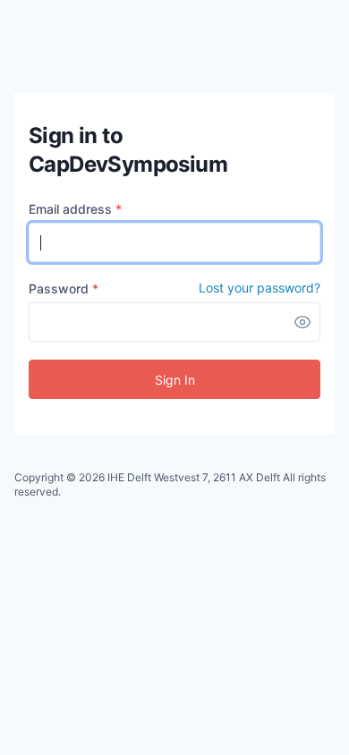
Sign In (175, 379)
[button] (302, 322)
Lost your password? (259, 288)
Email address (75, 208)
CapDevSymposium (61, 42)
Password (63, 288)
